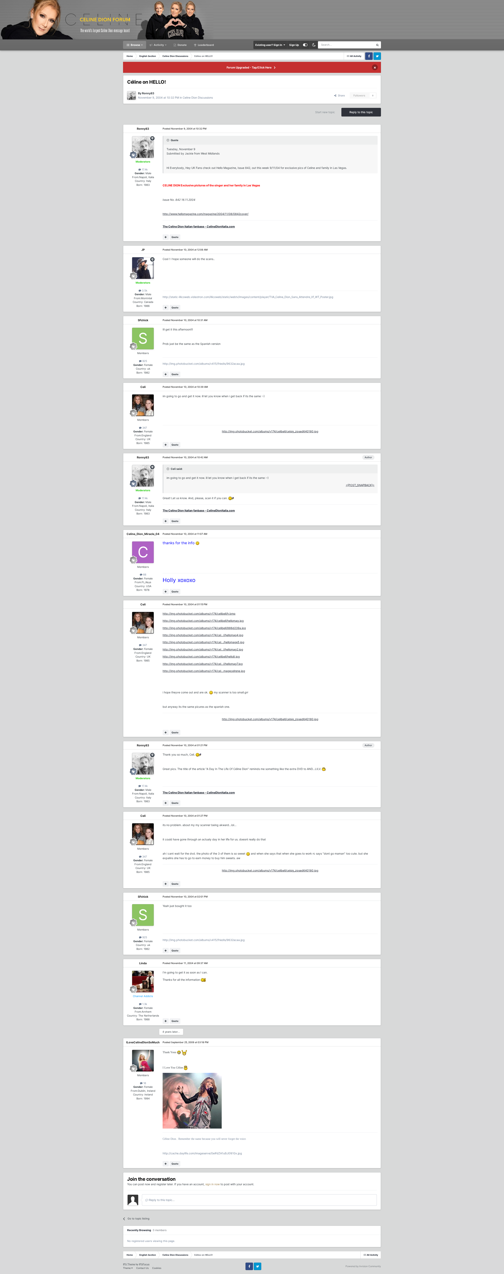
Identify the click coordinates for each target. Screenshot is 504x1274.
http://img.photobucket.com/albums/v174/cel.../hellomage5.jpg (203, 642)
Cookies (156, 1268)
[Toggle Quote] (168, 140)
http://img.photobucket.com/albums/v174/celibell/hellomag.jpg (203, 620)
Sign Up (294, 44)
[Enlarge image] (231, 498)
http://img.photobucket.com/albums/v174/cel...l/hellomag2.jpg (203, 649)
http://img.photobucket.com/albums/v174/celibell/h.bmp (199, 613)
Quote (174, 237)
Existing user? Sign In (269, 44)
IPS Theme (129, 1264)
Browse (135, 44)
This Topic (363, 44)
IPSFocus (144, 1264)
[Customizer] (305, 45)
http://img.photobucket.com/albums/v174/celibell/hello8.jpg (201, 656)
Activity (158, 44)
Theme (127, 1268)
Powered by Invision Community (363, 1266)
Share (340, 95)
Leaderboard (205, 44)
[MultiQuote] (166, 237)
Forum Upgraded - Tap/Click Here (249, 67)
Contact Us (142, 1268)
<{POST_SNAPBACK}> (360, 485)
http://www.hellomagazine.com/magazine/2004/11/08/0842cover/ (205, 214)
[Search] (377, 44)
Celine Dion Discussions (198, 97)
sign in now (212, 1184)
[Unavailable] (192, 1100)
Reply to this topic (361, 112)
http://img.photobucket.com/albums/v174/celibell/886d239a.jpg (204, 628)
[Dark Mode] (314, 45)
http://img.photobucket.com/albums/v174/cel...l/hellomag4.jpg (203, 635)
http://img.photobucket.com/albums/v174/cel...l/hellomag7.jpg (203, 663)
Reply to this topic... (161, 1200)
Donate (182, 44)
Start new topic (325, 112)
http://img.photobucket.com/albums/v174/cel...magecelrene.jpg (204, 671)
